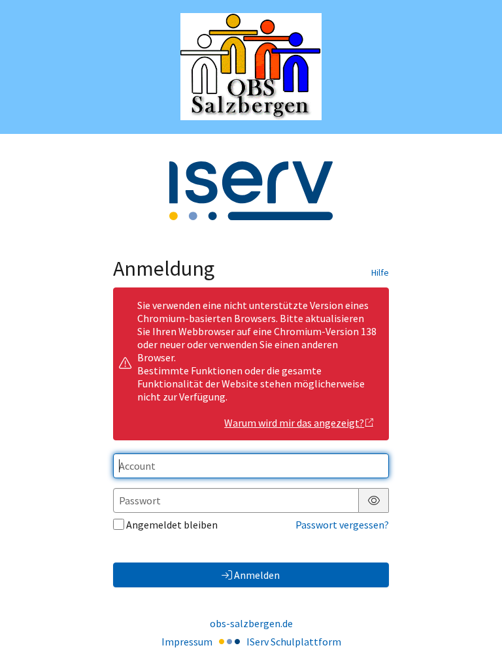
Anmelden (257, 574)
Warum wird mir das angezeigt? (294, 422)
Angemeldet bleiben (172, 524)
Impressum (186, 641)
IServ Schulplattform (293, 641)
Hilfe (380, 272)
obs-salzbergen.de (251, 623)
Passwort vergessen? (342, 524)
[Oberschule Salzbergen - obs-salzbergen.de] (251, 66)
